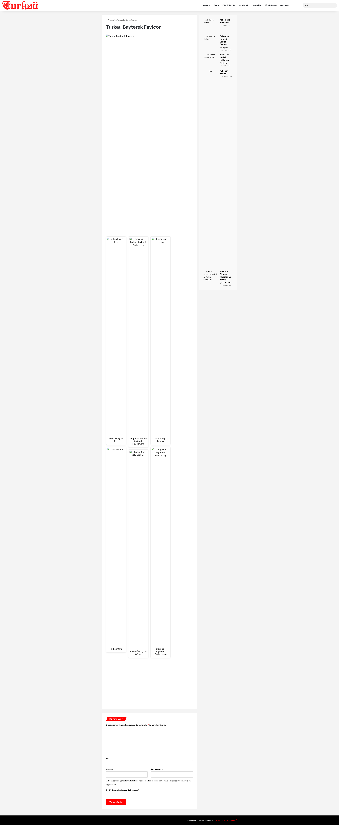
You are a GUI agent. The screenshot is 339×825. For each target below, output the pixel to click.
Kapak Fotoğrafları (206, 820)
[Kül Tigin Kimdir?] (210, 169)
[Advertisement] (149, 682)
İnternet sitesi (157, 769)
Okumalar (284, 5)
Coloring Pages (191, 820)
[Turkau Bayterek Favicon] (149, 36)
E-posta (109, 769)
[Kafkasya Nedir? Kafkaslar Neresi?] (210, 60)
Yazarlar (206, 5)
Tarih (216, 5)
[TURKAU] (20, 5)
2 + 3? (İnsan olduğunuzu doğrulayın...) (122, 790)
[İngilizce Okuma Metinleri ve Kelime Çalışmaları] (210, 277)
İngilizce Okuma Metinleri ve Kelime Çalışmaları (225, 277)
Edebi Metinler (229, 5)
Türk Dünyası (271, 5)
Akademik (243, 5)
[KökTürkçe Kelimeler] (210, 26)
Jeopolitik (256, 5)
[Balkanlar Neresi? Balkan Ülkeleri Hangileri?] (210, 42)
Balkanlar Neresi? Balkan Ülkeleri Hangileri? (224, 42)
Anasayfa (111, 20)
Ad (107, 758)
